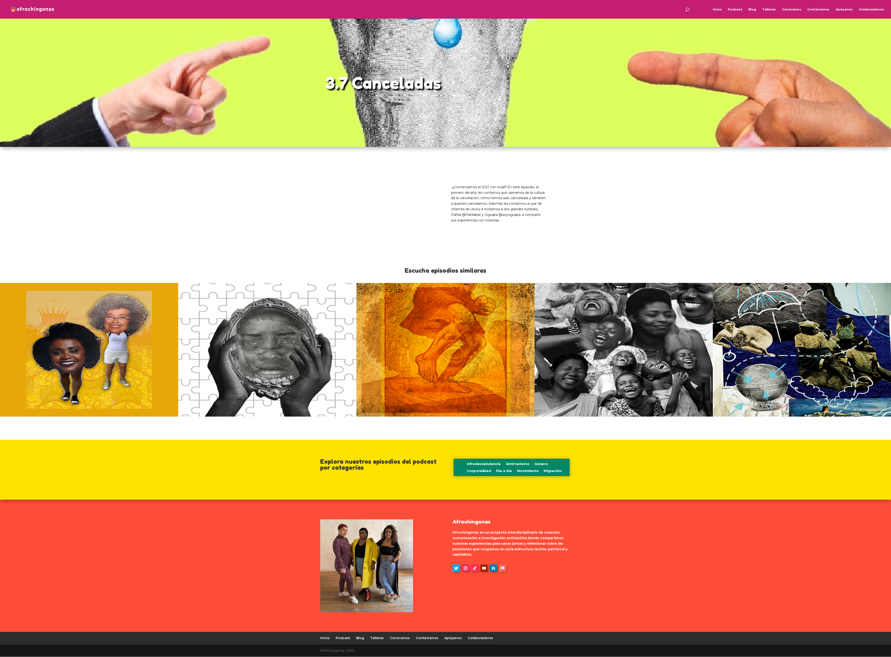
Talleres (769, 9)
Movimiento (528, 471)
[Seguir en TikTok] (474, 568)
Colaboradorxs (871, 9)
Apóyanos (844, 9)
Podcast (735, 9)
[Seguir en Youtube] (484, 568)
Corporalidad (479, 471)
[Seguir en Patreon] (502, 568)
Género (541, 464)
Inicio (717, 9)
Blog (752, 9)
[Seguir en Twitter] (456, 568)
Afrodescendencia (484, 464)
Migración (553, 471)
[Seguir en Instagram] (465, 568)
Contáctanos (818, 9)
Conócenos (791, 9)
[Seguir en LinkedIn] (493, 568)
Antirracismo (517, 464)
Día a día (504, 471)
